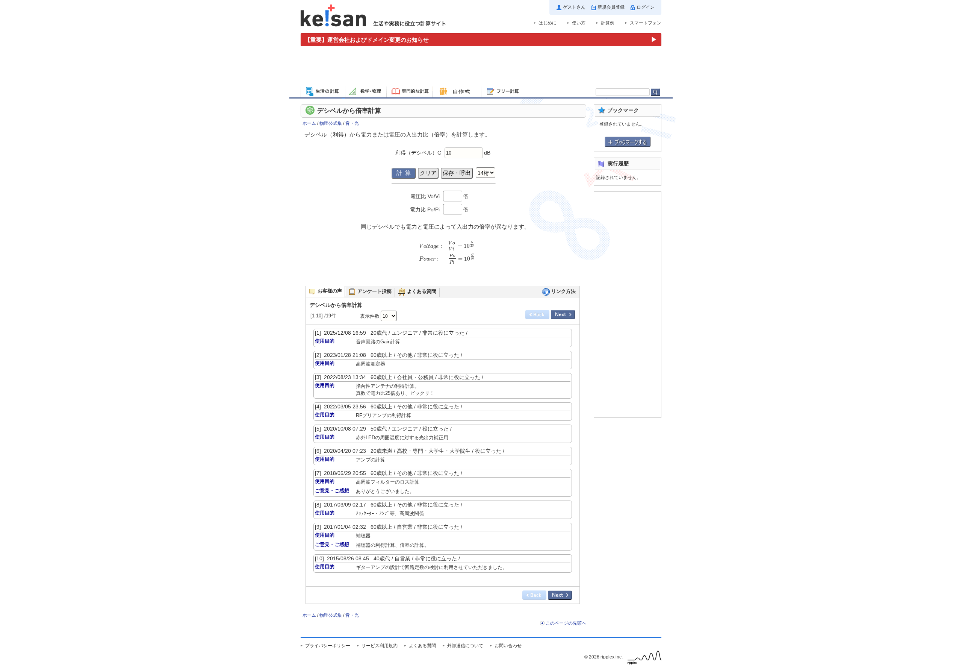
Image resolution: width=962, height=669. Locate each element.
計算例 (607, 23)
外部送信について (465, 645)
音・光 (352, 123)
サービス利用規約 (380, 645)
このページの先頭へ (566, 623)
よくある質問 (422, 645)
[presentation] (445, 255)
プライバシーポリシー (327, 645)
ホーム (309, 123)
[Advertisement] (481, 67)
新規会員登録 (611, 7)
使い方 (578, 23)
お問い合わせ (508, 645)
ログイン (646, 7)
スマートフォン (645, 23)
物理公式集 (330, 123)
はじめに (547, 23)
